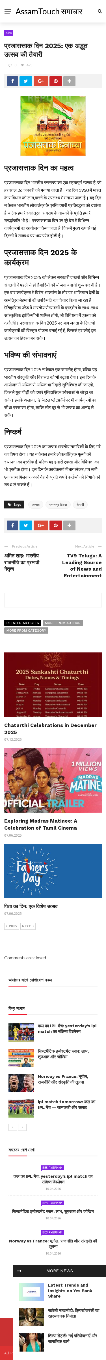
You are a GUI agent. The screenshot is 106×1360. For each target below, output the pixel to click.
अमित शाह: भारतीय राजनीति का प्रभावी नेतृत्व (21, 562)
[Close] (19, 1271)
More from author (63, 623)
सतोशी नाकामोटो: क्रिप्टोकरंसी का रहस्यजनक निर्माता (73, 1313)
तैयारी (80, 504)
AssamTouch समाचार (49, 11)
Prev (13, 926)
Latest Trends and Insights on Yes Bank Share (70, 1291)
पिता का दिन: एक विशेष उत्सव (31, 906)
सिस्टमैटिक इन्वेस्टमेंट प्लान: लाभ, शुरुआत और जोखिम (63, 1054)
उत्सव (36, 504)
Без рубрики (52, 1168)
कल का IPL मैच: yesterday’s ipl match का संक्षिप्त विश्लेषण (67, 1028)
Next (26, 926)
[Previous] (12, 1127)
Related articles (23, 623)
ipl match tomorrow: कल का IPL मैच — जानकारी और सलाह (66, 1104)
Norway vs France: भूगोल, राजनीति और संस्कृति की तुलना (63, 1079)
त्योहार (9, 33)
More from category (26, 630)
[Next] (22, 1127)
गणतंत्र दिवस (58, 504)
